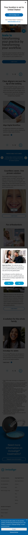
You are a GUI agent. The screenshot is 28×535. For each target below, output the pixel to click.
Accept (14, 529)
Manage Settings (14, 532)
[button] (26, 519)
